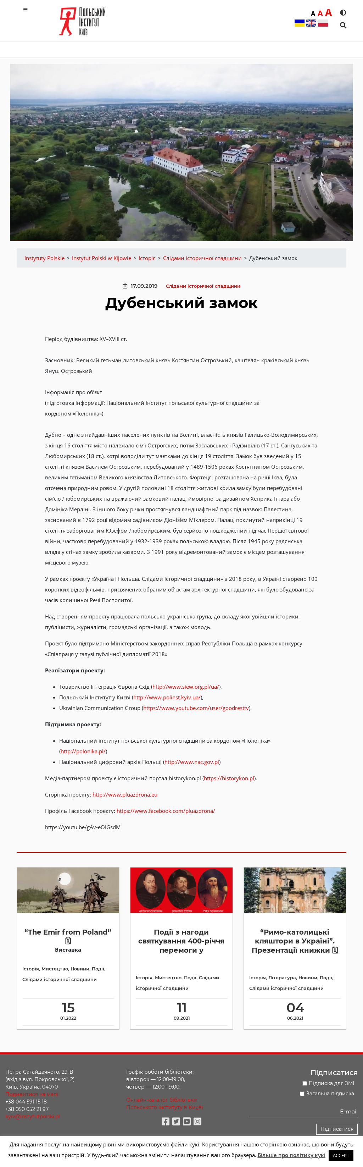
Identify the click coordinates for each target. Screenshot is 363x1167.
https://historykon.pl (229, 778)
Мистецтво (54, 968)
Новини (80, 968)
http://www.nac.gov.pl (191, 761)
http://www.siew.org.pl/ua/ (185, 686)
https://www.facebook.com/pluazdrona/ (166, 810)
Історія (30, 968)
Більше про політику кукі (291, 1154)
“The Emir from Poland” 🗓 (67, 936)
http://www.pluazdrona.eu (125, 794)
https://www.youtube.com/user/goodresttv (196, 707)
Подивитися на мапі (31, 1094)
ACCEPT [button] (341, 1155)
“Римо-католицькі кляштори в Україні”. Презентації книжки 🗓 (295, 941)
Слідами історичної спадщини (203, 286)
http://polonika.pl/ (83, 751)
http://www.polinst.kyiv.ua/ (167, 697)
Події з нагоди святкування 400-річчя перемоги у (181, 941)
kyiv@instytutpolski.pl (32, 1116)
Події (98, 968)
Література (282, 977)
